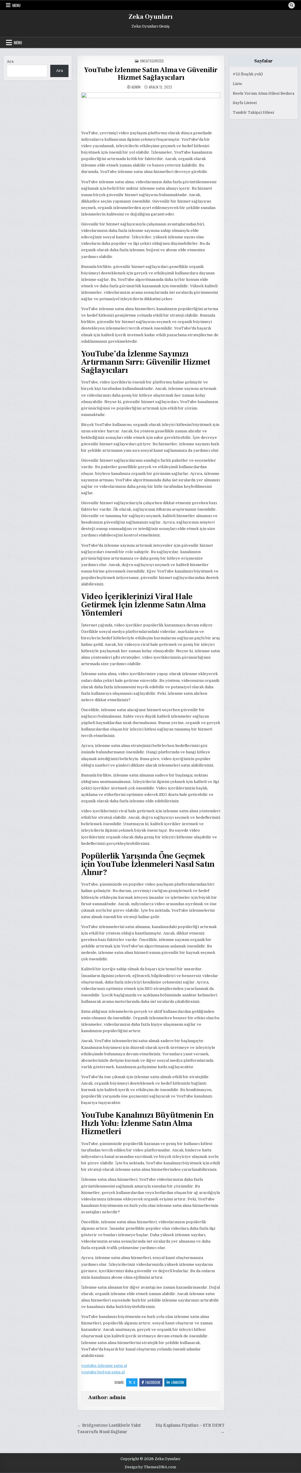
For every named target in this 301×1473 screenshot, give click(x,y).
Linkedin (177, 1382)
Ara (10, 61)
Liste (237, 83)
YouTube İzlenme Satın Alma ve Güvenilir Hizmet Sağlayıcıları (151, 73)
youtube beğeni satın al (103, 1372)
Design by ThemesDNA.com (150, 1467)
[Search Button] (291, 5)
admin (136, 87)
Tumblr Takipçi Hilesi (253, 112)
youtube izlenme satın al (104, 1365)
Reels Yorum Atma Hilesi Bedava (263, 93)
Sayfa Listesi (245, 103)
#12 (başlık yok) (248, 74)
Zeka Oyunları (150, 17)
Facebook (153, 1382)
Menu (16, 5)
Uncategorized (152, 60)
